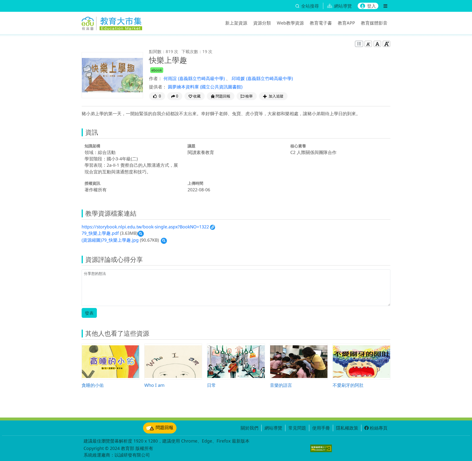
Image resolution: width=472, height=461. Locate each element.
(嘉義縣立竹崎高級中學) (202, 78)
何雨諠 (170, 78)
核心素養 (298, 146)
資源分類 (262, 23)
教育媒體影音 (374, 23)
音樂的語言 (281, 385)
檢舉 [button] (249, 96)
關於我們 (249, 428)
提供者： (158, 87)
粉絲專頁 (378, 428)
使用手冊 (321, 428)
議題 (191, 146)
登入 (371, 6)
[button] (194, 96)
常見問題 (297, 428)
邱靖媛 (239, 78)
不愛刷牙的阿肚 (348, 385)
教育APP (346, 23)
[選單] (385, 6)
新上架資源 (236, 23)
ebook (156, 70)
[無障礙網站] (321, 448)
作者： (155, 78)
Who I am (154, 385)
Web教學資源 (290, 23)
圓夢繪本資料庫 (184, 87)
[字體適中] (377, 44)
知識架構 (92, 146)
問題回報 (164, 427)
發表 (89, 313)
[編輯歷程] (359, 44)
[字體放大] (386, 44)
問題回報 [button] (223, 96)
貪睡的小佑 (93, 385)
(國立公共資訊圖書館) (221, 87)
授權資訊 (92, 183)
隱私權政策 (347, 428)
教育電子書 (321, 23)
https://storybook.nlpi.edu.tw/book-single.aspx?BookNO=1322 (145, 227)
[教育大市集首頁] (112, 22)
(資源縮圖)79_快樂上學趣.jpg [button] (110, 240)
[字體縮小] (368, 44)
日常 (211, 385)
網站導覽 (273, 428)
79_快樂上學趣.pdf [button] (100, 233)
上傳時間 (195, 183)
